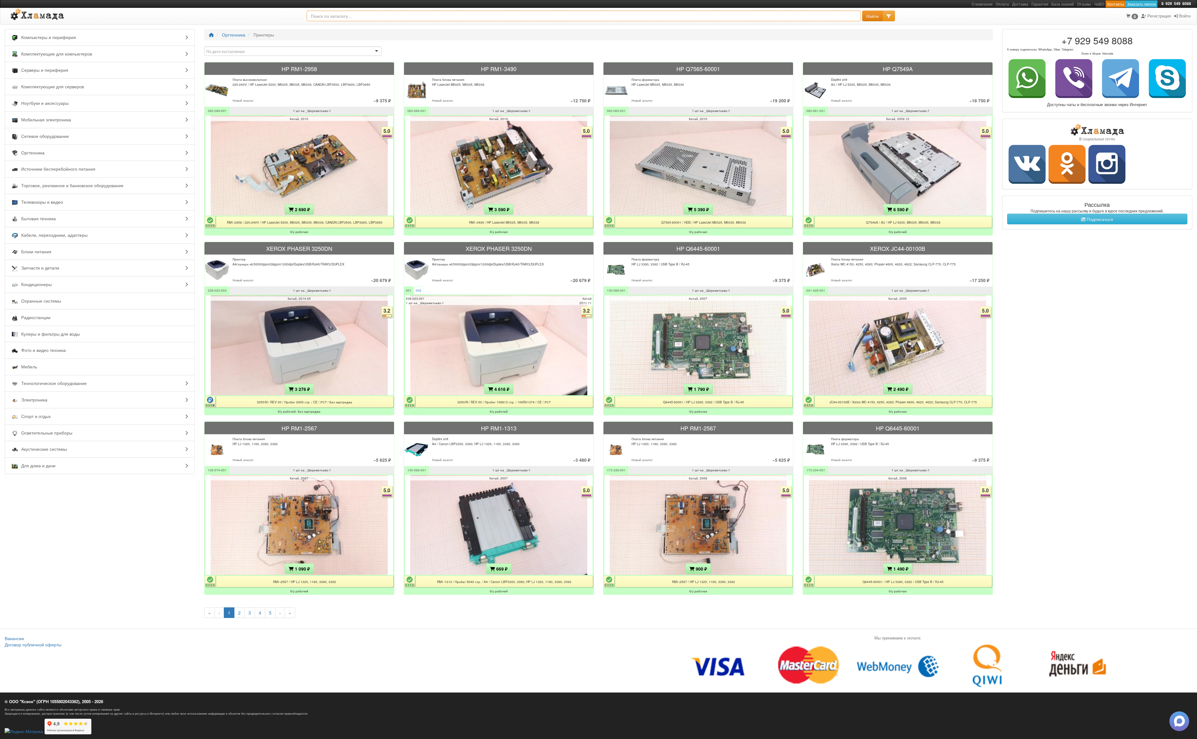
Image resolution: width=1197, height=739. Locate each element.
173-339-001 (616, 470)
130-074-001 (217, 470)
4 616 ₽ (501, 389)
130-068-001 (416, 470)
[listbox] (293, 51)
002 (418, 290)
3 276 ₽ (302, 389)
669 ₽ (501, 569)
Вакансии (14, 638)
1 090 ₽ (302, 569)
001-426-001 (815, 290)
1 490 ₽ (900, 569)
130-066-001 (616, 290)
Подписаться (1099, 219)
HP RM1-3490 (499, 69)
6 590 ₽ (900, 209)
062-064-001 (416, 111)
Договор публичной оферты (33, 644)
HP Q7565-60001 (698, 69)
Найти (872, 16)
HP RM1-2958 (299, 69)
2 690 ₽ (302, 209)
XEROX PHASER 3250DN (299, 248)
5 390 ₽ (701, 209)
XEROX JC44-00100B (897, 248)
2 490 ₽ (900, 389)
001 (408, 290)
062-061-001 (815, 111)
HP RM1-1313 (499, 428)
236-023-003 (217, 290)
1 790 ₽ (701, 389)
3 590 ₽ (501, 209)
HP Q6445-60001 (698, 248)
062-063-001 (616, 111)
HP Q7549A (898, 69)
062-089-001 (217, 111)
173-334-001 (815, 470)
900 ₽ (701, 569)
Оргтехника (233, 35)
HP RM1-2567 (299, 428)
